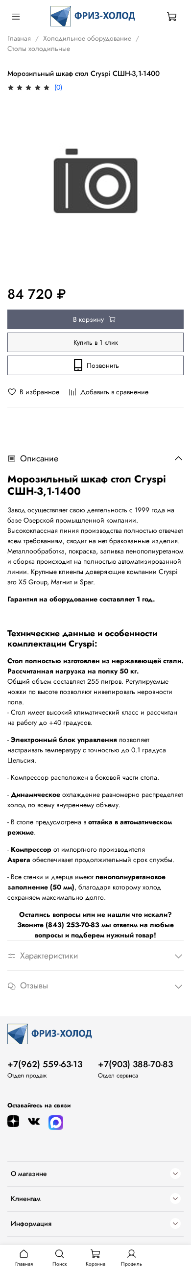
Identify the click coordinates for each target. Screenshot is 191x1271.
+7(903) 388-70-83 (135, 1064)
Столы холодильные (38, 48)
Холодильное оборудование (87, 38)
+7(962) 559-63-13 (44, 1064)
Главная (19, 38)
